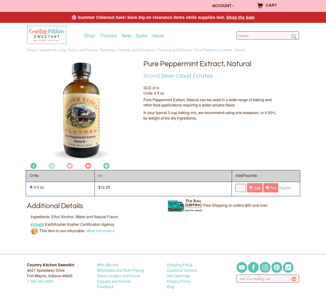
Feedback (105, 286)
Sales (141, 35)
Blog (170, 286)
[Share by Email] (88, 165)
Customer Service (182, 270)
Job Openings (178, 275)
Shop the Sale (240, 17)
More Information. (101, 230)
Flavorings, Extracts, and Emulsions (127, 49)
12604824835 (40, 281)
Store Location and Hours (118, 275)
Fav (272, 188)
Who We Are (107, 264)
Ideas (158, 35)
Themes (108, 35)
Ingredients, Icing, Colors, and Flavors (68, 49)
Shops (32, 49)
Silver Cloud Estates (187, 76)
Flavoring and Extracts (174, 49)
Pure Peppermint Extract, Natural (219, 49)
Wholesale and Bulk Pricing (120, 270)
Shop (89, 35)
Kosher (285, 188)
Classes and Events (114, 281)
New (126, 35)
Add (257, 188)
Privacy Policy (179, 281)
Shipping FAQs (179, 264)
